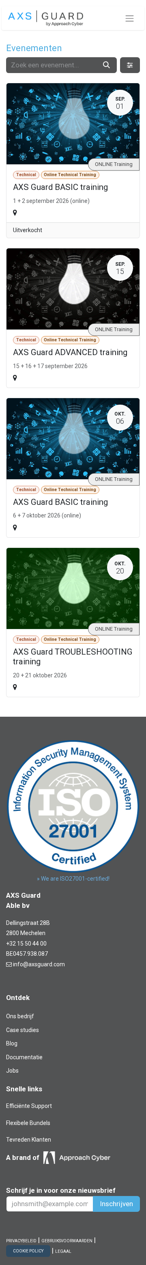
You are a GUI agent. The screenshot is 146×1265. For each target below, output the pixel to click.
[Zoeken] (106, 65)
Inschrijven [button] (116, 1204)
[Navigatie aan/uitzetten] (129, 18)
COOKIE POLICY (28, 1251)
